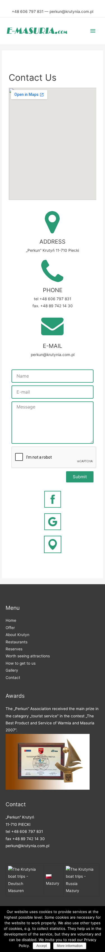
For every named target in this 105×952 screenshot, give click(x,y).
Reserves (14, 649)
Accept (41, 946)
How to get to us (21, 663)
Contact (13, 677)
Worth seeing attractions (28, 656)
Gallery (12, 670)
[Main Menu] (93, 31)
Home (11, 620)
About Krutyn (17, 634)
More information (70, 946)
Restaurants (16, 642)
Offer (10, 627)
